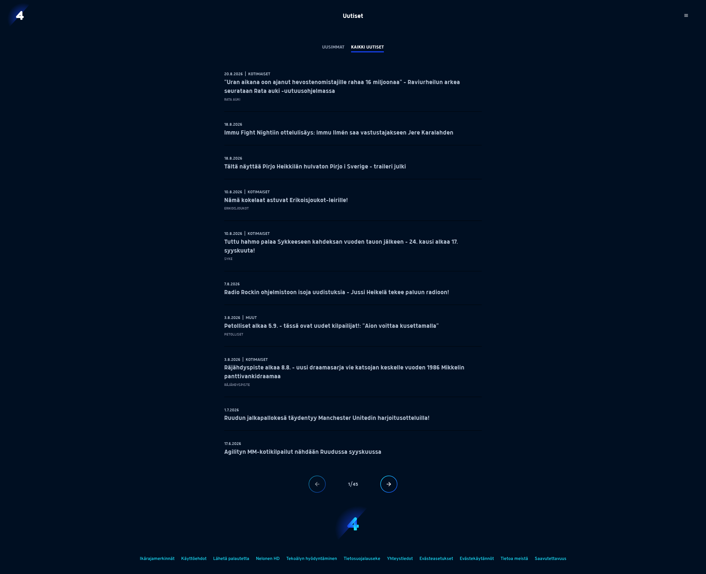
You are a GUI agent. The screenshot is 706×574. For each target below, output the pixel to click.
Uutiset (353, 16)
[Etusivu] (20, 15)
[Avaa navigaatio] (686, 15)
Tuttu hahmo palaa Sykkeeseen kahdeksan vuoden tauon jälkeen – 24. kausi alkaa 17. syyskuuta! (341, 246)
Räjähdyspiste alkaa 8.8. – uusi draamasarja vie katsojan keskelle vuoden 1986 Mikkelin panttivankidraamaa (344, 372)
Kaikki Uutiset (367, 47)
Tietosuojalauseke (362, 559)
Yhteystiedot (400, 559)
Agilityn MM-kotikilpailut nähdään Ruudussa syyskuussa (302, 452)
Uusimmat (333, 47)
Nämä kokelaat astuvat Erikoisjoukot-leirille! (286, 200)
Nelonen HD (268, 559)
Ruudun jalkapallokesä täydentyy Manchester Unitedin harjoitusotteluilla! (326, 418)
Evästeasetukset (436, 559)
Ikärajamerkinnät (157, 559)
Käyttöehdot (194, 559)
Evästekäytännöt (477, 559)
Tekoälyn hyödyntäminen (311, 559)
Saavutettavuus (550, 559)
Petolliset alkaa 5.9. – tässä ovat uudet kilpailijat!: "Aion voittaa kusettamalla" (331, 326)
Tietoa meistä (514, 559)
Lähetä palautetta (231, 559)
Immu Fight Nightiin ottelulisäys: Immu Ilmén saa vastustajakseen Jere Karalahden (338, 133)
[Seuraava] (389, 484)
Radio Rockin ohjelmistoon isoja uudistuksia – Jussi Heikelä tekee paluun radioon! (336, 292)
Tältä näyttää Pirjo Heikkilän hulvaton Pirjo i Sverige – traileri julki (315, 166)
